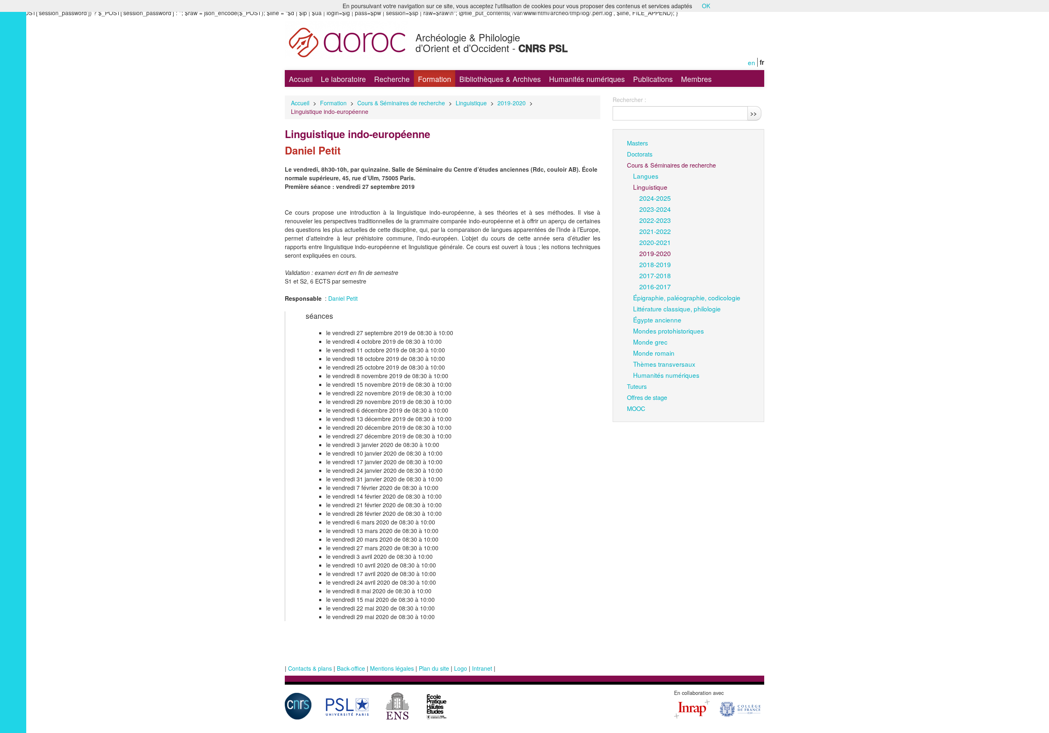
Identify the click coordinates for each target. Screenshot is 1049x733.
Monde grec (650, 341)
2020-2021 (655, 242)
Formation (434, 79)
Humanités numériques (587, 79)
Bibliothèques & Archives (500, 79)
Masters (637, 142)
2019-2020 (511, 103)
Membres (696, 79)
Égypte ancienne (657, 319)
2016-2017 (655, 286)
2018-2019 (655, 264)
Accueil (301, 79)
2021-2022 (655, 231)
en (751, 62)
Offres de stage (647, 397)
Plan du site (434, 668)
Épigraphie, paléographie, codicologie (686, 297)
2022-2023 (655, 220)
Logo (460, 668)
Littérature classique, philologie (677, 308)
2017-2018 (655, 275)
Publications (653, 79)
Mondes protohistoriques (668, 330)
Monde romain (653, 352)
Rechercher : (629, 99)
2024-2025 (655, 198)
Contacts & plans (310, 668)
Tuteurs (637, 386)
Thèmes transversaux (664, 363)
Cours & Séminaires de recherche (401, 103)
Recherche (392, 79)
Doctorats (639, 154)
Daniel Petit (343, 298)
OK (706, 6)
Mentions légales (392, 668)
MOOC (636, 408)
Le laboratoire (343, 79)
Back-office (351, 668)
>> (753, 113)
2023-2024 (655, 209)
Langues (645, 175)
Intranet (482, 668)
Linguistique (471, 103)
